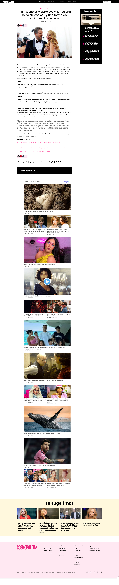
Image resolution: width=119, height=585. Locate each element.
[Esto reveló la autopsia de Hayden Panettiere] (92, 513)
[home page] (8, 2)
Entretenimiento (52, 1)
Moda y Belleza (61, 1)
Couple (51, 162)
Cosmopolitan (48, 22)
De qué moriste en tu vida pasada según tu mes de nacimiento (92, 51)
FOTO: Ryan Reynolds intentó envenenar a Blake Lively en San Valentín (38, 142)
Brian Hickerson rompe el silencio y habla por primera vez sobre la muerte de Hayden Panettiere (70, 527)
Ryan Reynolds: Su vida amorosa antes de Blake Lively (33, 151)
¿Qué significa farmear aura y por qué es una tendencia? (91, 37)
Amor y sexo (42, 1)
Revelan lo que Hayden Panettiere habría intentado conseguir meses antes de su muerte (26, 527)
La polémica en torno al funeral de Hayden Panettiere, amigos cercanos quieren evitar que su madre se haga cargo (48, 527)
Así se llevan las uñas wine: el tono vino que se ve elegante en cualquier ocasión (92, 59)
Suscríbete (107, 1)
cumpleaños (42, 162)
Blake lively (60, 162)
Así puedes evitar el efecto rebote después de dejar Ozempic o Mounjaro (92, 29)
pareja (32, 162)
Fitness (69, 1)
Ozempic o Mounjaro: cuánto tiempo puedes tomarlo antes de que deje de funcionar (91, 44)
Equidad (75, 1)
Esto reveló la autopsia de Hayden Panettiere (91, 524)
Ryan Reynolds (22, 162)
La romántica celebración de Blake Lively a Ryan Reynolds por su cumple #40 (41, 148)
